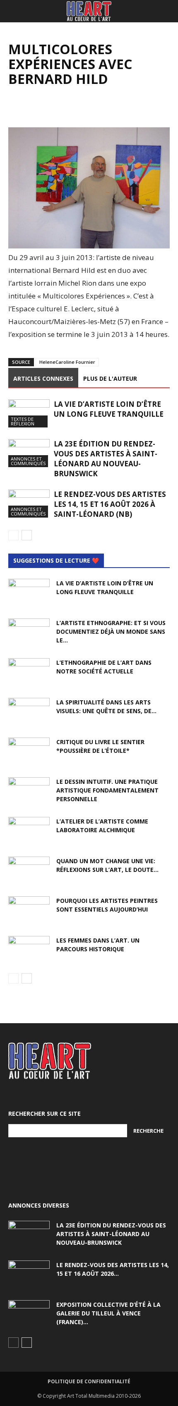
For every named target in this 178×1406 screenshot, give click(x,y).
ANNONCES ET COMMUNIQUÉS (28, 461)
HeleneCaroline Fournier (67, 362)
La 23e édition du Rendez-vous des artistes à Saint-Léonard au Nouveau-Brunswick (105, 458)
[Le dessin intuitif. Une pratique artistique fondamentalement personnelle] (29, 791)
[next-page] (27, 535)
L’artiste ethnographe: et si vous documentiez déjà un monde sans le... (111, 631)
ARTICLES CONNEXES (43, 378)
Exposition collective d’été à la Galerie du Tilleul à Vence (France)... (108, 1313)
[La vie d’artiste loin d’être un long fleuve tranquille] (29, 413)
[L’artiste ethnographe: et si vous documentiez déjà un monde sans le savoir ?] (29, 632)
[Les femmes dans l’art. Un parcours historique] (29, 950)
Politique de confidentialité (89, 1381)
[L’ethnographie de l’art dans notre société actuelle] (29, 672)
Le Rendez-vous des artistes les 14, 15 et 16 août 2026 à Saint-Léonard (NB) (110, 504)
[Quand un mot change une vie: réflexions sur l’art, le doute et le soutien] (29, 871)
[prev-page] (13, 535)
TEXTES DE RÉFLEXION (22, 421)
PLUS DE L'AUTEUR (110, 378)
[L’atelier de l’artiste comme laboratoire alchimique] (29, 831)
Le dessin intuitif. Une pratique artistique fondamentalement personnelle (107, 790)
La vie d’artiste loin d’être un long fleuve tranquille (109, 409)
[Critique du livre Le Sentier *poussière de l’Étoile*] (29, 752)
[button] (14, 11)
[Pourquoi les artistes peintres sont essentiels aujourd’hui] (29, 910)
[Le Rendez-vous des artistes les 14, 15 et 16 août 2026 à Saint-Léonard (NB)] (29, 503)
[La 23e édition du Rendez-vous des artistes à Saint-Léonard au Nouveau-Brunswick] (29, 453)
